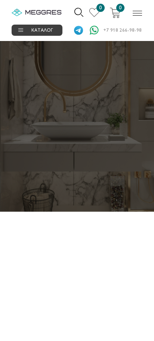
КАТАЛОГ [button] (42, 31)
